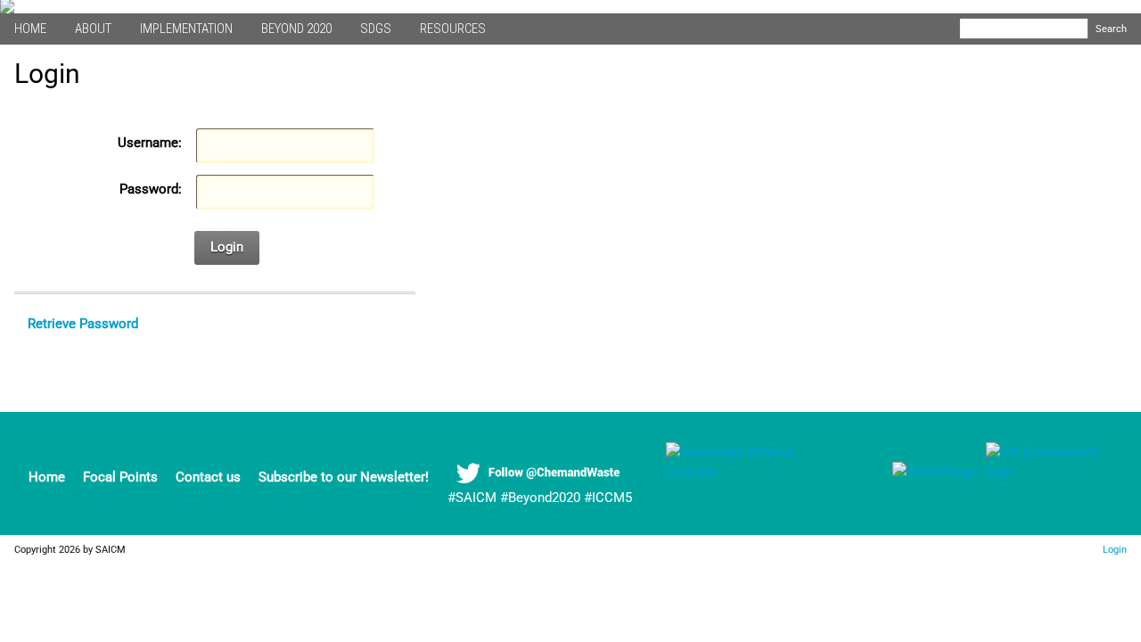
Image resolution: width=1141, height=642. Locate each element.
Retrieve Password (83, 324)
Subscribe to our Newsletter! (344, 477)
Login (226, 247)
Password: (150, 189)
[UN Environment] (1050, 472)
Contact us (208, 477)
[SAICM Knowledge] (755, 472)
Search (1111, 28)
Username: (150, 143)
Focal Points (120, 477)
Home (47, 477)
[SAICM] (913, 472)
